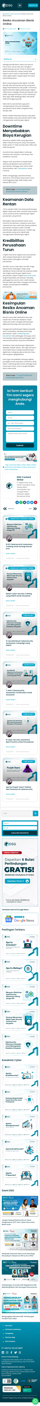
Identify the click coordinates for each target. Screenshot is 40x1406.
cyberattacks (22, 168)
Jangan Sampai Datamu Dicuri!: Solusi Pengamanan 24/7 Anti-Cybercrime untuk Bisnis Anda (18, 1222)
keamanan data (30, 275)
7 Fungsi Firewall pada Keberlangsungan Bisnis (19, 376)
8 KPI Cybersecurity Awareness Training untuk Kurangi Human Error (19, 546)
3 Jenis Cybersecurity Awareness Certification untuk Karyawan (19, 692)
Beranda (6, 14)
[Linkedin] (2, 1352)
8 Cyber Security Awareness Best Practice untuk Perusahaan (20, 741)
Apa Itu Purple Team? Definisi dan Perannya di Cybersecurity (19, 788)
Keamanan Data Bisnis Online (16, 467)
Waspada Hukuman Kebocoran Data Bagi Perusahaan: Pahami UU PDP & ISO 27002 (18, 1255)
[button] (20, 5)
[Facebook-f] (11, 1352)
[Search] (35, 813)
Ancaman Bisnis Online (17, 465)
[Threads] (20, 1352)
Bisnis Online (31, 465)
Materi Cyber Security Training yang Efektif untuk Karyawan (19, 595)
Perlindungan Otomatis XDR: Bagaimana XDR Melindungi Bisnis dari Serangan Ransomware (19, 1286)
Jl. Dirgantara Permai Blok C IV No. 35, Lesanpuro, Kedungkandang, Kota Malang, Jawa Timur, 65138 (17, 1361)
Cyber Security (15, 14)
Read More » (11, 554)
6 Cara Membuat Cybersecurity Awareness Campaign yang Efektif (19, 643)
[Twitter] (15, 1352)
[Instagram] (7, 1352)
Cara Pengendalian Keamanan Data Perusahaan (18, 190)
